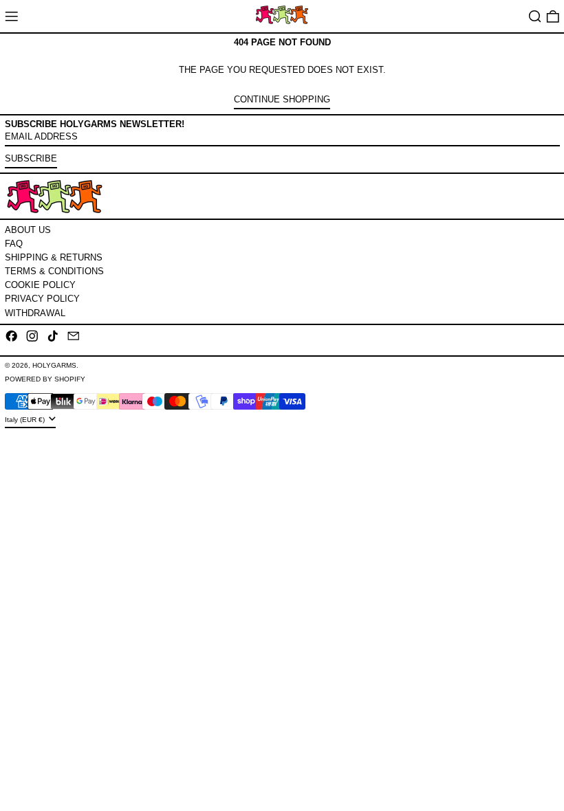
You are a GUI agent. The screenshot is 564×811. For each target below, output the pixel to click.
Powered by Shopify (45, 379)
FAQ (14, 243)
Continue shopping (282, 99)
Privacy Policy (42, 298)
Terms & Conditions (54, 271)
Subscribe (31, 158)
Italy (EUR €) (26, 419)
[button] (535, 16)
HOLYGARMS (54, 365)
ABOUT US (28, 230)
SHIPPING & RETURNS (53, 257)
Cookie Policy (40, 285)
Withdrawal (35, 313)
